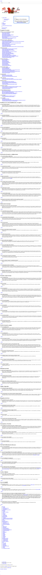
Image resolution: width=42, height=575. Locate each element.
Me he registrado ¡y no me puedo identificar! (7, 34)
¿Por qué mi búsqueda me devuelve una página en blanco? (9, 82)
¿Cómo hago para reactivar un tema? (6, 57)
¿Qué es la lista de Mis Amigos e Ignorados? (7, 78)
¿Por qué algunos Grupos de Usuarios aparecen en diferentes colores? (11, 71)
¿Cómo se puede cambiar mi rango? (6, 45)
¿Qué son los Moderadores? (5, 68)
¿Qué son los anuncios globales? (6, 62)
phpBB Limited (32, 484)
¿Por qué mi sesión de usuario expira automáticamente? (9, 37)
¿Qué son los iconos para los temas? (6, 65)
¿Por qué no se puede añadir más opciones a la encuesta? (9, 51)
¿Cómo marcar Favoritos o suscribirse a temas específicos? (9, 87)
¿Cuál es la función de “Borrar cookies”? (7, 38)
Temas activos (4, 28)
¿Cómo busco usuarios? (5, 83)
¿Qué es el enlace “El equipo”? (6, 72)
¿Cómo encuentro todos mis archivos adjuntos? (8, 96)
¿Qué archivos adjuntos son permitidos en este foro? (8, 95)
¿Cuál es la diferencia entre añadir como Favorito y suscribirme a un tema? (11, 86)
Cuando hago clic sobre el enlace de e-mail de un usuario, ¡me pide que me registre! (13, 46)
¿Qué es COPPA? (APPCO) (5, 33)
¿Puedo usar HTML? (4, 60)
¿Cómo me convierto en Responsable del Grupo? (8, 70)
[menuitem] (6, 19)
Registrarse (21, 22)
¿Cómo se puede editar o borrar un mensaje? (7, 49)
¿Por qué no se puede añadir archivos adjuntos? (8, 53)
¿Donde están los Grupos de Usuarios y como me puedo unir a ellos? (11, 69)
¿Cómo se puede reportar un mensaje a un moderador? (9, 55)
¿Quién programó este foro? (5, 98)
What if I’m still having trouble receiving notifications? (9, 93)
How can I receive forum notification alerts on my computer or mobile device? (12, 91)
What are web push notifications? (6, 90)
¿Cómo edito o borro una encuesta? (6, 52)
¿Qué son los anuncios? (5, 63)
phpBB (11, 178)
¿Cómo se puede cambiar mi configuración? (7, 40)
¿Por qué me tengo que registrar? (6, 32)
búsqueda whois (25, 494)
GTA (10, 564)
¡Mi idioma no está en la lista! (6, 43)
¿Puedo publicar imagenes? (5, 61)
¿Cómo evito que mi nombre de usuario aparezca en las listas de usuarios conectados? (13, 41)
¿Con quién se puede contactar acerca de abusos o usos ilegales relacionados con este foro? (13, 100)
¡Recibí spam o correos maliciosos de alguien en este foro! (9, 76)
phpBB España (9, 567)
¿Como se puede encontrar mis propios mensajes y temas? (9, 84)
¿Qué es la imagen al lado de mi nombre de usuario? (8, 44)
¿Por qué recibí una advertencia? (6, 54)
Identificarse (18, 22)
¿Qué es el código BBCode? (5, 59)
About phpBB (24, 485)
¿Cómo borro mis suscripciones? (6, 88)
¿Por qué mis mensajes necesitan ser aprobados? (8, 56)
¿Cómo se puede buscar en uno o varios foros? (8, 81)
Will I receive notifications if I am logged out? (8, 92)
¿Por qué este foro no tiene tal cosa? (6, 99)
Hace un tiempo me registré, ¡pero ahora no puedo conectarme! (10, 36)
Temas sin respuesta (4, 27)
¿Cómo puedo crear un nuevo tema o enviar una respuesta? (9, 48)
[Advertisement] (32, 10)
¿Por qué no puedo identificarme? (6, 35)
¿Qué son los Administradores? (6, 67)
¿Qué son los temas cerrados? (6, 64)
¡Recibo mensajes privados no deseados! (7, 75)
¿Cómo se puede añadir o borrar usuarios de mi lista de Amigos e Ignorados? (12, 79)
